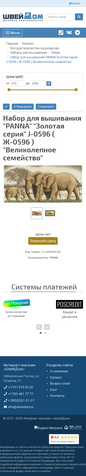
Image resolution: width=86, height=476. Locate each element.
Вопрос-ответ (60, 383)
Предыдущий (23, 106)
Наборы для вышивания (28, 53)
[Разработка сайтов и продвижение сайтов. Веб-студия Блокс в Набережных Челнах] (73, 428)
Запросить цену (43, 241)
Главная (12, 43)
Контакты (57, 396)
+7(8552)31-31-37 (20, 400)
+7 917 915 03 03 (20, 387)
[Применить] (48, 83)
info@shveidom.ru (20, 407)
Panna (55, 53)
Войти (76, 3)
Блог (53, 390)
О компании (59, 371)
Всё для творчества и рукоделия (34, 48)
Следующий (45, 106)
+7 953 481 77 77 (20, 394)
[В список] (6, 107)
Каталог (28, 43)
